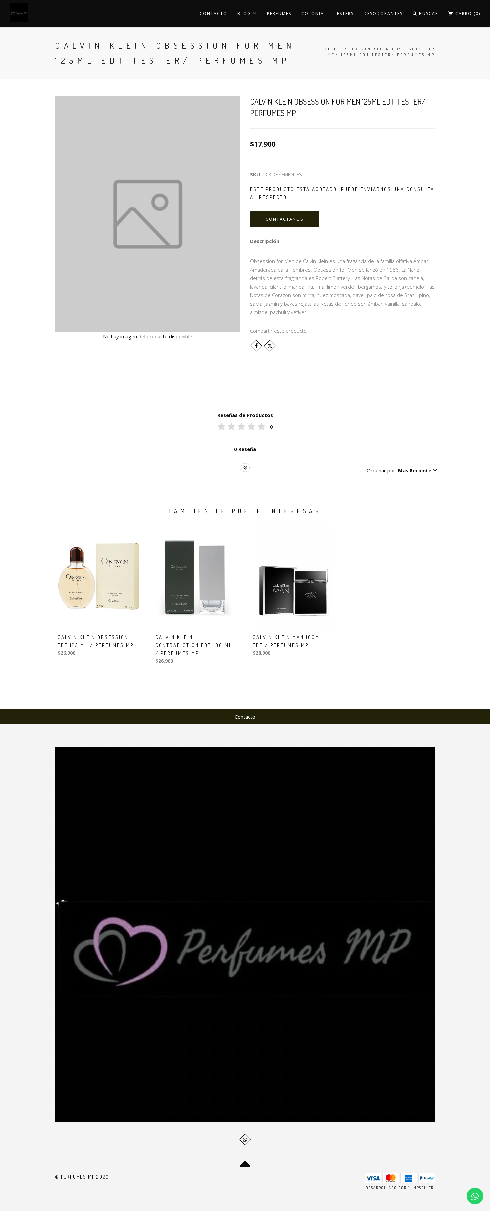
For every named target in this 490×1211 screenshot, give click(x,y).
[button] (402, 470)
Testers (344, 13)
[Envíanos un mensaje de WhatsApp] (475, 1196)
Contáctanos (285, 219)
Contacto (213, 13)
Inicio (331, 49)
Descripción (264, 241)
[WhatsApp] (245, 1139)
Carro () (467, 13)
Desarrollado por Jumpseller (400, 1187)
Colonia (312, 13)
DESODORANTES (383, 13)
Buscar (427, 13)
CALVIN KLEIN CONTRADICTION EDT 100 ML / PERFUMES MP (193, 645)
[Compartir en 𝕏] (270, 346)
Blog (245, 13)
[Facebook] (256, 346)
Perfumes (279, 13)
